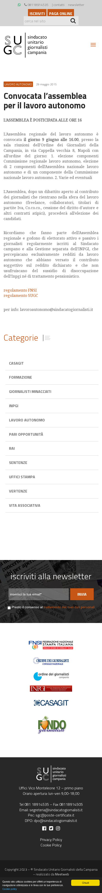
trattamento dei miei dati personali (69, 607)
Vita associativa (24, 505)
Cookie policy (9, 889)
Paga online (60, 13)
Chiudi (85, 882)
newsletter (76, 4)
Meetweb (62, 874)
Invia (82, 594)
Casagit (16, 363)
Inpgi (13, 406)
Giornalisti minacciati (30, 391)
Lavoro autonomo (27, 420)
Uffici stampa (22, 477)
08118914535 (37, 4)
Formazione (20, 377)
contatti (59, 4)
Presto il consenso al (53, 607)
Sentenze (18, 462)
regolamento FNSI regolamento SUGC (21, 293)
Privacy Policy (51, 839)
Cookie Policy (51, 845)
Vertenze (18, 491)
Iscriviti (37, 13)
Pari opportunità (26, 434)
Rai (12, 448)
